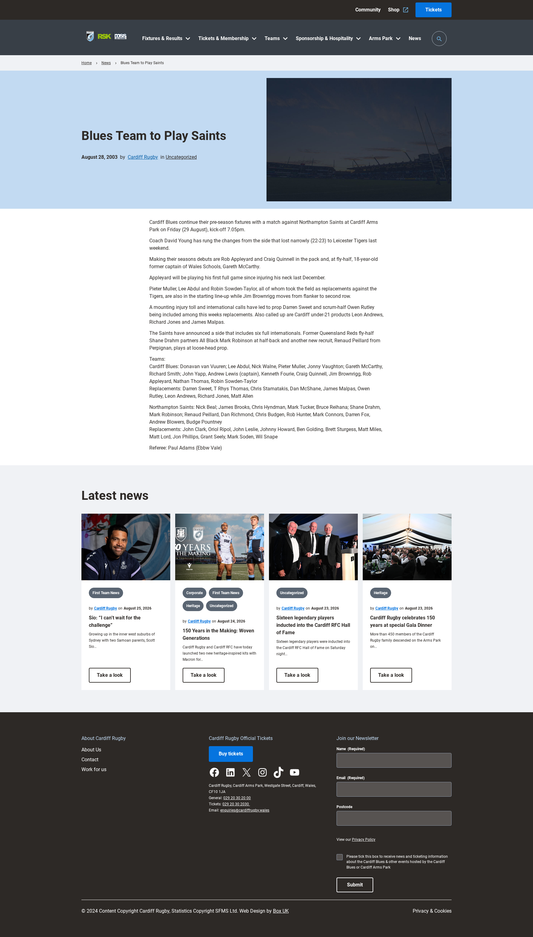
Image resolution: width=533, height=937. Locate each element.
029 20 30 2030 (236, 804)
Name (351, 749)
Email (351, 778)
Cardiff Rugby (143, 157)
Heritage (193, 606)
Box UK (281, 911)
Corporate (194, 593)
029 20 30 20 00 (237, 798)
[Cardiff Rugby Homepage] (106, 37)
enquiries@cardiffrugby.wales (244, 810)
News (106, 63)
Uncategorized (181, 157)
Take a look (114, 677)
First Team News (106, 593)
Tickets (433, 10)
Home (86, 63)
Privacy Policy (363, 839)
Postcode (344, 807)
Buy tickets (231, 754)
